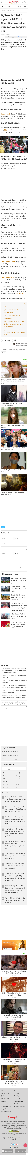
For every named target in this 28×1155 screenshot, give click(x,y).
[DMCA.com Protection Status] (14, 1131)
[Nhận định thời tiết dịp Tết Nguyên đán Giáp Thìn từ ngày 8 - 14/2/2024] (5, 624)
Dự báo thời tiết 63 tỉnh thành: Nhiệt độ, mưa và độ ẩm (18, 589)
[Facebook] (11, 1145)
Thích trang (8, 949)
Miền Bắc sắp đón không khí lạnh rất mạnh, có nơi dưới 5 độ (18, 616)
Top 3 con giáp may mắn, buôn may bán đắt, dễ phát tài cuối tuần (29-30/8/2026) (15, 866)
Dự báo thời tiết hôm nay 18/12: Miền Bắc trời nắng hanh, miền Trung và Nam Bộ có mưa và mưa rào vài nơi (14, 697)
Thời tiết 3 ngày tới (13, 349)
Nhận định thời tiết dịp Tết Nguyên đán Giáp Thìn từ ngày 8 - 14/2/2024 (19, 624)
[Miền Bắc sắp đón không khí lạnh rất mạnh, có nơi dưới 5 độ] (5, 616)
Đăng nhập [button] (24, 2)
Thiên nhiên (6, 779)
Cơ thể (4, 776)
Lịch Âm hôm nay (5, 1095)
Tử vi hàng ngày (18, 1095)
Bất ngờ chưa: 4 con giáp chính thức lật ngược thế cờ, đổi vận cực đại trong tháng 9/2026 (15, 809)
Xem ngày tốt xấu (5, 1093)
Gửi (26, 549)
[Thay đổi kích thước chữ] (3, 36)
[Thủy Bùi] (14, 344)
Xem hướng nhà (4, 1103)
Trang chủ (3, 10)
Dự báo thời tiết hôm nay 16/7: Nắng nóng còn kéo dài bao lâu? (18, 597)
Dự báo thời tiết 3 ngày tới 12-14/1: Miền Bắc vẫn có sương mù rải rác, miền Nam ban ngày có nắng (14, 324)
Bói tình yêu (17, 1109)
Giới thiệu (3, 1138)
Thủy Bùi (18, 343)
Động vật (18, 773)
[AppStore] (20, 1152)
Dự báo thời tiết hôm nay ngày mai (10, 751)
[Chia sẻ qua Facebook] (2, 341)
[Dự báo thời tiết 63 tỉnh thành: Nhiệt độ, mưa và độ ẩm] (5, 588)
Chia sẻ (22, 949)
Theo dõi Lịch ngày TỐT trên (12, 36)
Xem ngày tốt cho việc (6, 1098)
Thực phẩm (6, 785)
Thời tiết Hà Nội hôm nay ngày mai (10, 755)
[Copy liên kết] (15, 341)
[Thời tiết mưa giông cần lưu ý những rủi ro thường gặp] (5, 580)
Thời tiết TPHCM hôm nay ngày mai (10, 759)
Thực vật (5, 773)
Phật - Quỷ (5, 782)
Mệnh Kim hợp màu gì (6, 1111)
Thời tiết (3, 352)
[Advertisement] (14, 62)
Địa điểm (18, 785)
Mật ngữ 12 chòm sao (19, 1106)
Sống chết (5, 788)
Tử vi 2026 (16, 1093)
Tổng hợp (18, 788)
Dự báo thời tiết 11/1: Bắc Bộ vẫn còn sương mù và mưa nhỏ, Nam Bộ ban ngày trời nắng (14, 332)
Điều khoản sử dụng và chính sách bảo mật (16, 1138)
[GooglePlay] (7, 1152)
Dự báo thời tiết (22, 349)
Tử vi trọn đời (17, 1098)
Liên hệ (14, 1139)
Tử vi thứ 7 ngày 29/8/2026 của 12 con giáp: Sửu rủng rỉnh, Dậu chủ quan (15, 900)
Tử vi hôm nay (17, 1103)
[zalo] (8, 341)
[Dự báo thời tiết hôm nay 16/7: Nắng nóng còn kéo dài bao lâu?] (5, 597)
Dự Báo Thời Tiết (10, 10)
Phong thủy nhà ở (5, 1109)
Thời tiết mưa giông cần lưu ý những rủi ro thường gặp (18, 581)
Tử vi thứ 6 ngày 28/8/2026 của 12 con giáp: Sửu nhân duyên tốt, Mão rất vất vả (15, 856)
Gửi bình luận (23, 568)
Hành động (18, 779)
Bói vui (19, 6)
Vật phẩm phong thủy (6, 1106)
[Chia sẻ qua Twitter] (5, 341)
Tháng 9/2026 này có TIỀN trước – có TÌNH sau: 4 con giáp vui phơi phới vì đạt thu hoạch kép (15, 799)
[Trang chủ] (2, 6)
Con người (18, 782)
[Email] (12, 341)
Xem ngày (7, 6)
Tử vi (14, 6)
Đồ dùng (18, 776)
